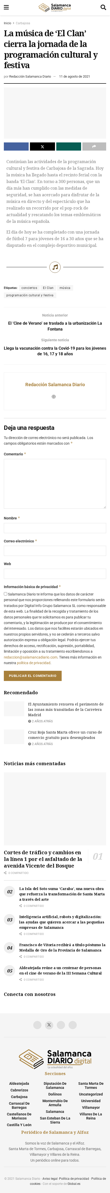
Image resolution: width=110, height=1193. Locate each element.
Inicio (7, 23)
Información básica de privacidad (32, 586)
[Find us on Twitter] (49, 1025)
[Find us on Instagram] (73, 1025)
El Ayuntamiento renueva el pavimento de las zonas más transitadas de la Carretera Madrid (66, 709)
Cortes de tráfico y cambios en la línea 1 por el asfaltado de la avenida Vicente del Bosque (43, 859)
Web (7, 564)
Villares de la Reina (91, 1116)
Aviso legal (50, 1178)
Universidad (91, 1101)
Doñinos (55, 1094)
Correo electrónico (20, 541)
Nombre (12, 518)
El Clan (48, 288)
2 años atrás (42, 721)
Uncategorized (91, 1094)
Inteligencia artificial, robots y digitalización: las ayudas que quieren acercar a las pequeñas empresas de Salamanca (61, 922)
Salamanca (55, 1112)
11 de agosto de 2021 (74, 76)
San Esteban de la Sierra (55, 1120)
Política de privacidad (74, 1178)
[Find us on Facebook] (37, 1025)
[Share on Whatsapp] (68, 146)
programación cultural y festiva (30, 295)
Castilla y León (19, 1125)
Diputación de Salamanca (55, 1085)
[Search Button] (103, 7)
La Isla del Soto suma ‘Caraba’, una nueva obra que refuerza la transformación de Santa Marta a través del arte (62, 894)
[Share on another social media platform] (94, 146)
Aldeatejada (19, 1083)
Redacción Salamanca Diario (30, 76)
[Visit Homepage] (54, 8)
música (65, 288)
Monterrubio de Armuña (55, 1103)
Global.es (74, 1184)
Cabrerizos (19, 1090)
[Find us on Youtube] (61, 1025)
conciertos (29, 288)
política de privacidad (33, 663)
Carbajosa (23, 23)
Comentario (15, 454)
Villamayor (91, 1107)
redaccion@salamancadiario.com (30, 657)
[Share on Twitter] (42, 146)
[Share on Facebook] (16, 146)
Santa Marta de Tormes (91, 1085)
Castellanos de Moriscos (19, 1116)
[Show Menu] (6, 7)
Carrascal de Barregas (19, 1105)
